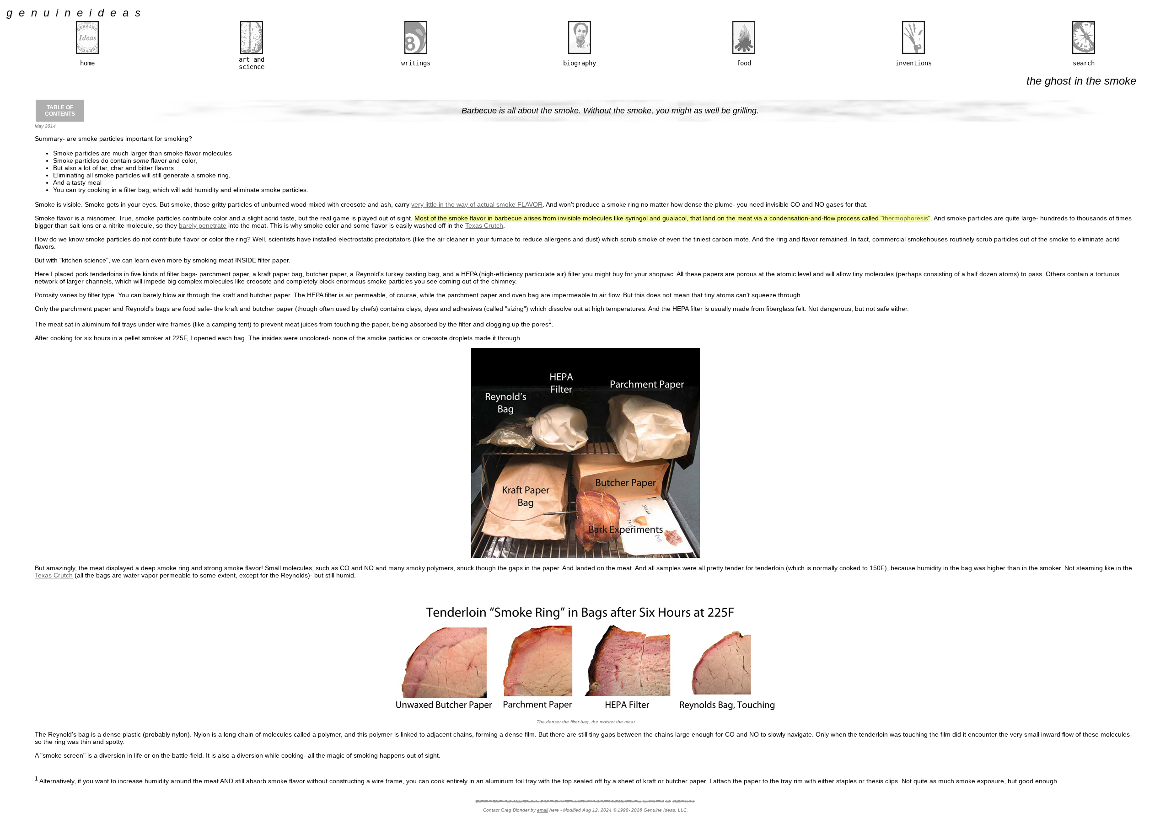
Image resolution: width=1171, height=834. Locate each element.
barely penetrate (202, 225)
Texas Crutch (484, 225)
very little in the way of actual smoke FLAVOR (477, 204)
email (542, 810)
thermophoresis (905, 218)
